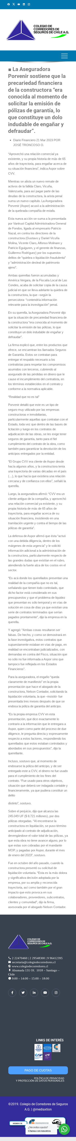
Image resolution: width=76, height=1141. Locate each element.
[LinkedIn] (34, 993)
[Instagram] (56, 993)
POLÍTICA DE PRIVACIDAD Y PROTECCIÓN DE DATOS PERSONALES (40, 1079)
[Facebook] (12, 993)
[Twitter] (23, 993)
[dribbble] (45, 993)
